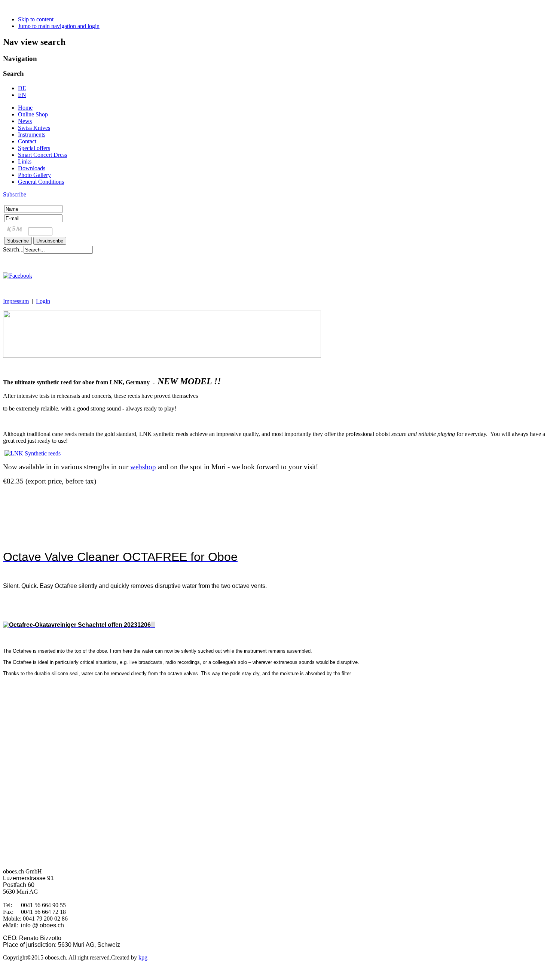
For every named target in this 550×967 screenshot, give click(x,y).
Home (25, 107)
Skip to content (36, 19)
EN (22, 95)
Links (24, 161)
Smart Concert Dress (42, 155)
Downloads (31, 168)
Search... (13, 249)
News (25, 121)
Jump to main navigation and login (59, 26)
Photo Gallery (34, 175)
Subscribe (14, 194)
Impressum (16, 301)
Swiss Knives (34, 128)
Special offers (34, 148)
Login (43, 301)
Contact (27, 141)
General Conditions (41, 182)
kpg (142, 957)
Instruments (31, 134)
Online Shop (33, 114)
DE (22, 88)
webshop (143, 467)
